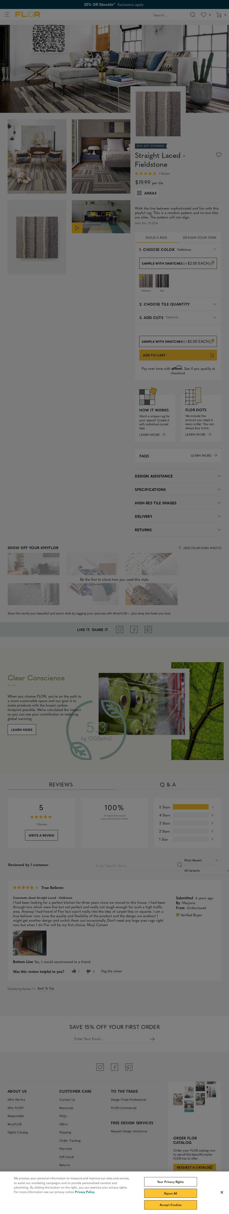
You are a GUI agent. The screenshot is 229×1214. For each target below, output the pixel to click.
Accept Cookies (171, 1205)
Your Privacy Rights (170, 1182)
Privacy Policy (85, 1192)
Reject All (170, 1193)
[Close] (222, 1192)
